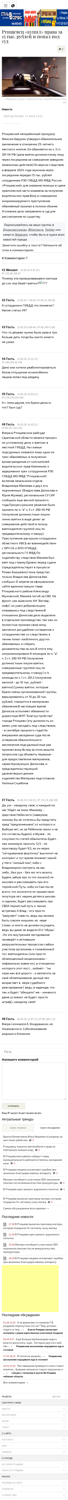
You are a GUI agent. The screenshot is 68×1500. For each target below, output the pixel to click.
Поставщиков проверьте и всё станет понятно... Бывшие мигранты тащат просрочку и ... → (33, 1371)
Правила (6, 1452)
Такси (5, 1427)
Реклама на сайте (12, 1483)
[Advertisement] (30, 1288)
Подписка (7, 1489)
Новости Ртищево (12, 1470)
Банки (5, 1421)
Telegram (21, 234)
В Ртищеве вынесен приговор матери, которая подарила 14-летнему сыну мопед (32, 1200)
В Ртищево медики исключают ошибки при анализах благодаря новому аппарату (30, 1171)
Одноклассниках (14, 229)
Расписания (9, 1415)
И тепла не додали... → (32, 1357)
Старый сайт (9, 1495)
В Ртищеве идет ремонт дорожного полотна (34, 1189)
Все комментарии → (16, 1382)
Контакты (7, 1440)
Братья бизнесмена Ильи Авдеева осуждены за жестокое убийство (33, 1138)
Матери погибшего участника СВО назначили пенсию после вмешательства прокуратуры (33, 1181)
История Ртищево (12, 1464)
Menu (5, 5)
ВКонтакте (35, 229)
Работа (6, 1409)
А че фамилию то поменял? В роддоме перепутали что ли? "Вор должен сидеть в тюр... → (33, 1327)
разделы (31, 1396)
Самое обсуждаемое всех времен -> (26, 1208)
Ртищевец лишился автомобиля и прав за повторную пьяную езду (29, 1148)
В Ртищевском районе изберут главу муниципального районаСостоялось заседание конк (32, 1160)
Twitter (50, 229)
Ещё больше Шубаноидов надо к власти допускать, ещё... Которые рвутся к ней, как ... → (33, 1344)
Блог (4, 1446)
